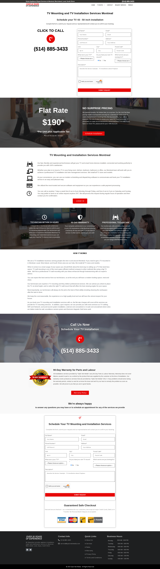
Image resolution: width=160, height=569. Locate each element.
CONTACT (110, 5)
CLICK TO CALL (50, 30)
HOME (93, 5)
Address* (108, 39)
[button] (93, 133)
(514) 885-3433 (51, 49)
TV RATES (100, 5)
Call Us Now (80, 324)
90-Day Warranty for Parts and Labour (74, 370)
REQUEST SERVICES (120, 5)
